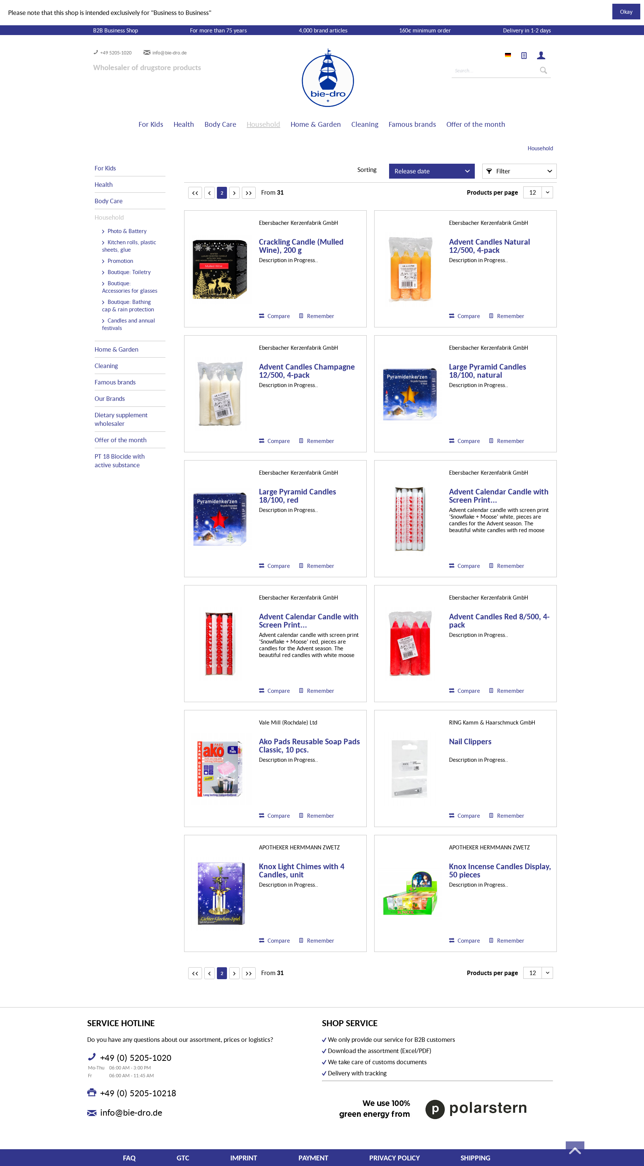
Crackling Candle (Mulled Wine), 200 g (301, 246)
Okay (626, 11)
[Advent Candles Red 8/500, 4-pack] (410, 644)
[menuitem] (524, 55)
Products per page (492, 192)
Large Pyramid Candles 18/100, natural (487, 371)
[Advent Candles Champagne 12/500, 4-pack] (220, 394)
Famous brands (115, 382)
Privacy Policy (394, 1158)
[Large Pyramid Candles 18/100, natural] (410, 394)
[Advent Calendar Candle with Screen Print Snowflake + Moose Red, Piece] (220, 644)
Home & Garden (116, 349)
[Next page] (234, 193)
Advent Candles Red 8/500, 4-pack (499, 620)
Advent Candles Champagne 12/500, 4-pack (307, 371)
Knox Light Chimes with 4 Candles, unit (301, 870)
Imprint (243, 1158)
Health (104, 184)
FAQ (129, 1158)
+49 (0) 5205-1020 (135, 1057)
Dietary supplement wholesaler (121, 419)
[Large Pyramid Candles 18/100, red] (220, 519)
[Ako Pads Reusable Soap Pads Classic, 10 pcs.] (220, 769)
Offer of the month (120, 440)
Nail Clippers (470, 742)
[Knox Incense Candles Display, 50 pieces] (410, 894)
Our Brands (110, 398)
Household (109, 217)
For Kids (105, 168)
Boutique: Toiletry (128, 272)
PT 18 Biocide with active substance (120, 460)
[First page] (195, 193)
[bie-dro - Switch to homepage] (305, 78)
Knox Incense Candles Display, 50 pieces (500, 870)
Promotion (119, 260)
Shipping (475, 1158)
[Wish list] (524, 55)
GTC (183, 1158)
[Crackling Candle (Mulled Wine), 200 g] (220, 269)
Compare (278, 316)
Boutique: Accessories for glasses (129, 286)
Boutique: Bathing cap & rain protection (128, 305)
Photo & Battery (126, 231)
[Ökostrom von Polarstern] (437, 1109)
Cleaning (106, 365)
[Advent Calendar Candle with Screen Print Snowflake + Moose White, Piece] (410, 519)
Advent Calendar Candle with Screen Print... (499, 496)
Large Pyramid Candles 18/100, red (297, 496)
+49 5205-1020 (116, 52)
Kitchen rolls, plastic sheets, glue (129, 245)
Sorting (366, 169)
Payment (313, 1158)
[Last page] (249, 193)
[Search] (543, 70)
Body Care (109, 201)
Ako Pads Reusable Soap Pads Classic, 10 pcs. (309, 745)
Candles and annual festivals (128, 324)
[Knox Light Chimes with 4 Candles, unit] (220, 894)
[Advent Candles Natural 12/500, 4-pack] (410, 269)
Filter (502, 171)
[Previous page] (209, 193)
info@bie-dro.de (169, 52)
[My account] (541, 55)
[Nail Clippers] (410, 769)
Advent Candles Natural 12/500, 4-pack (489, 246)
